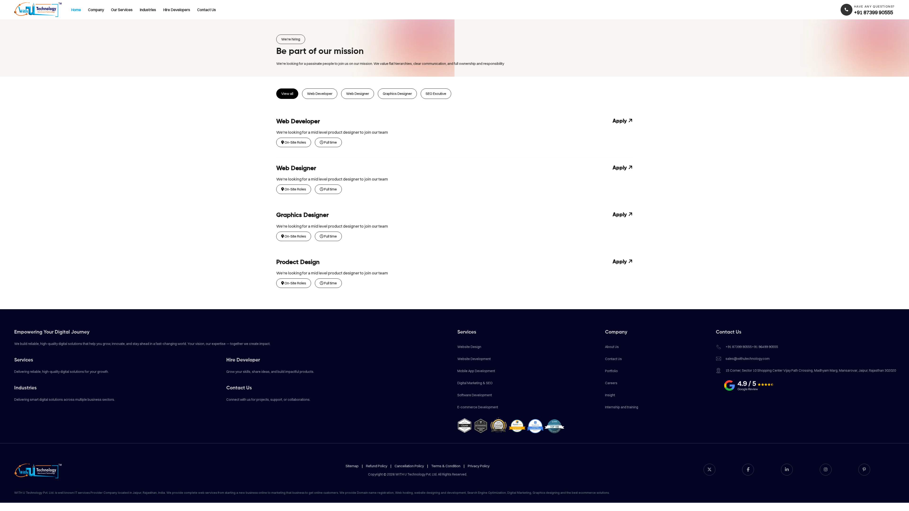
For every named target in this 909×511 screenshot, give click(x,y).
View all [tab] (287, 93)
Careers (611, 383)
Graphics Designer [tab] (397, 93)
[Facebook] (748, 470)
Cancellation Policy (409, 466)
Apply (620, 121)
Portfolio (611, 371)
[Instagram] (826, 470)
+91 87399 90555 (873, 12)
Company (96, 9)
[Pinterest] (864, 470)
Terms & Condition (445, 466)
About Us (612, 347)
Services (23, 360)
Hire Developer (243, 360)
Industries (148, 9)
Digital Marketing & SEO (475, 383)
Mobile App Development (476, 371)
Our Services (122, 9)
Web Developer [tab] (319, 93)
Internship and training (621, 407)
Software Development (474, 395)
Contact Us (206, 9)
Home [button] (76, 9)
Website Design (469, 347)
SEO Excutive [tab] (436, 93)
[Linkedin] (787, 470)
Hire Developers (176, 9)
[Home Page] (38, 9)
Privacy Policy (479, 466)
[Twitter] (709, 470)
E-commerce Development (477, 407)
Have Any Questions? (874, 6)
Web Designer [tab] (357, 93)
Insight (610, 395)
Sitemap (352, 466)
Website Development (474, 359)
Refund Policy (376, 466)
